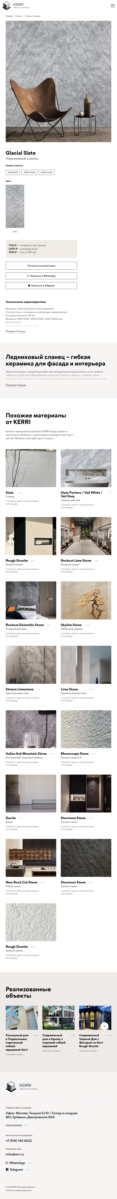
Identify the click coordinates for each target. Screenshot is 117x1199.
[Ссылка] (31, 498)
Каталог (19, 16)
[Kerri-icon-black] (6, 5)
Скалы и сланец (33, 16)
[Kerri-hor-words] (21, 5)
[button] (113, 6)
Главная (9, 16)
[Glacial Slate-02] (58, 81)
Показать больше (15, 331)
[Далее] (104, 1026)
